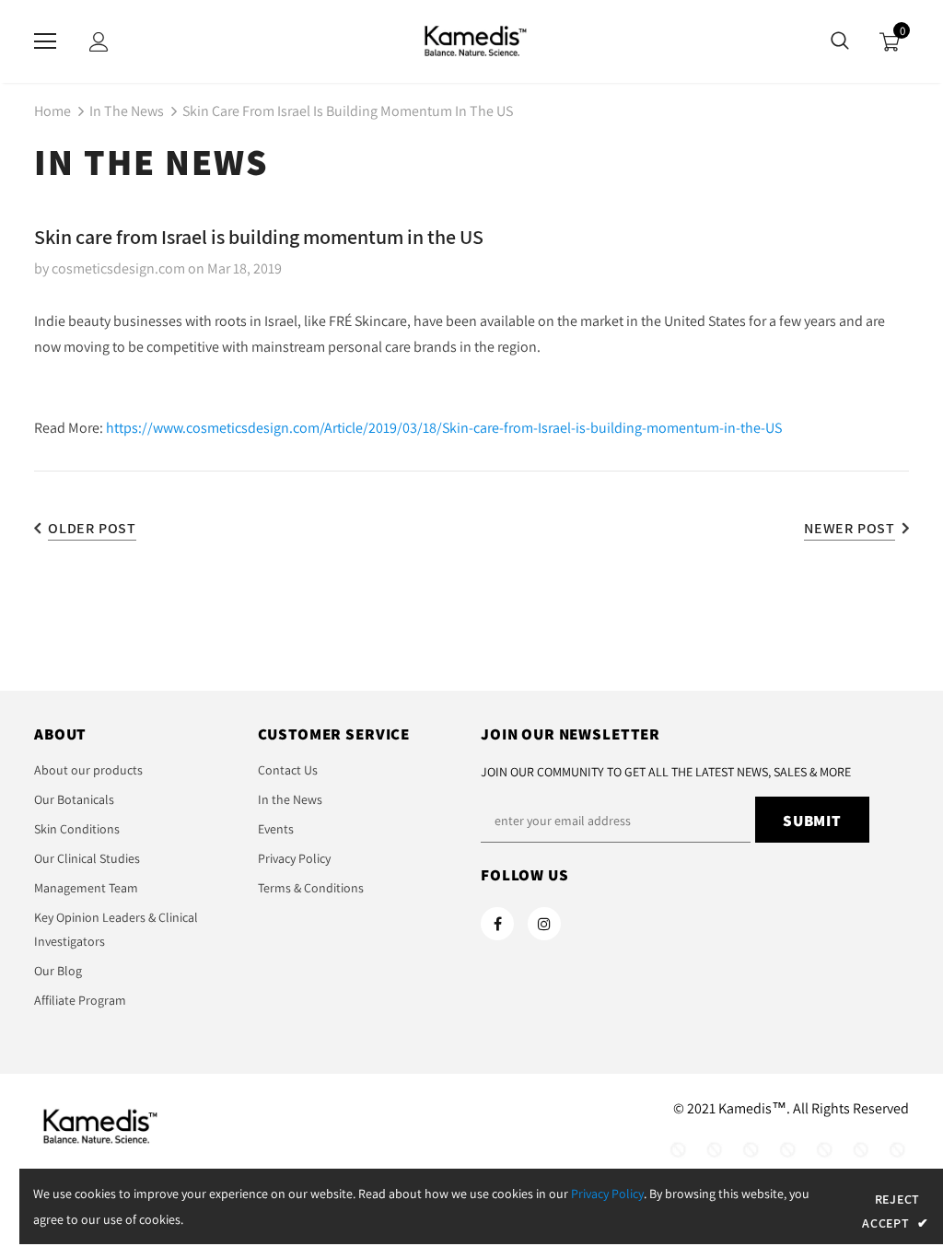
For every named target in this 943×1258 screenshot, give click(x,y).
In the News (126, 111)
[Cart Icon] (889, 41)
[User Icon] (99, 42)
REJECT (897, 1199)
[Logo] (471, 40)
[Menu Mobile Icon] (45, 41)
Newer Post (849, 528)
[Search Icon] (840, 41)
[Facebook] (497, 923)
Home (52, 111)
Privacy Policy (607, 1193)
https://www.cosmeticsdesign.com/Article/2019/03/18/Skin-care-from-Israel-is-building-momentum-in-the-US (444, 427)
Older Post (92, 528)
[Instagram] (544, 923)
